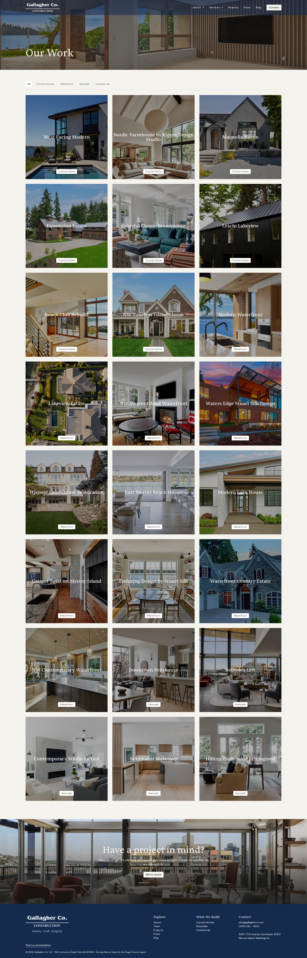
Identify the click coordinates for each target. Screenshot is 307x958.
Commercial (102, 84)
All (29, 84)
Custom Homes (45, 84)
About (197, 7)
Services (214, 7)
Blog (258, 7)
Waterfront (66, 84)
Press (247, 7)
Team (157, 926)
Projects (233, 7)
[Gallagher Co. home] (43, 7)
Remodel (84, 84)
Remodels (202, 926)
